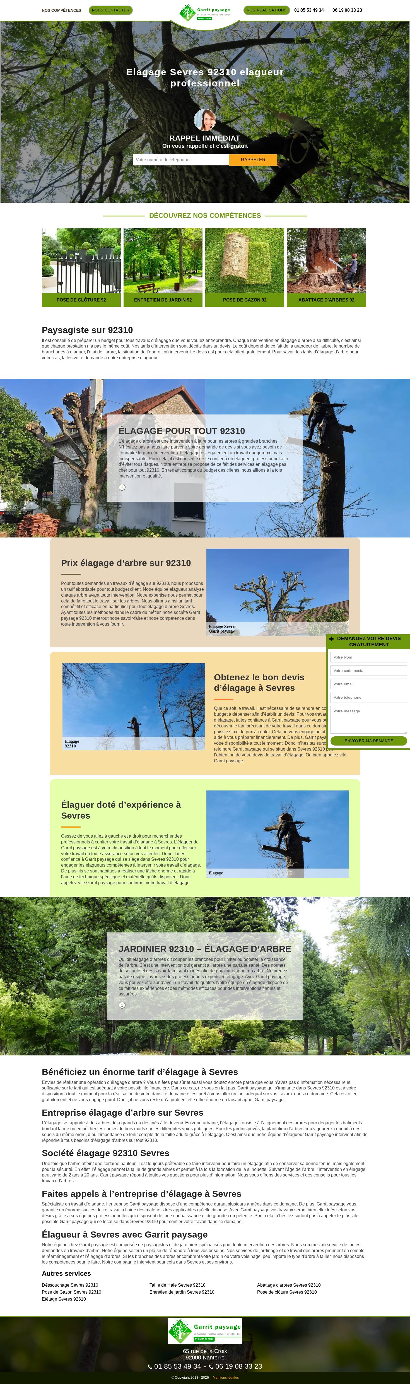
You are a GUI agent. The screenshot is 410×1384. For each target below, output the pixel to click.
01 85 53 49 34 (309, 10)
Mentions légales (226, 1378)
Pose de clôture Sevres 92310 (287, 1292)
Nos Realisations (267, 10)
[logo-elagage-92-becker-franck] (205, 1328)
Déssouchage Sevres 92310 (70, 1285)
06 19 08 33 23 (347, 10)
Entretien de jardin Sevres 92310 (181, 1292)
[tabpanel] (205, 455)
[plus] (331, 639)
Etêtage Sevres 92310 (64, 1299)
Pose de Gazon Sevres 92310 (71, 1292)
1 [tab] (122, 487)
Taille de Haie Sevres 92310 (177, 1285)
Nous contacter (110, 10)
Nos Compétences (61, 10)
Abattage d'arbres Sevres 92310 (289, 1285)
